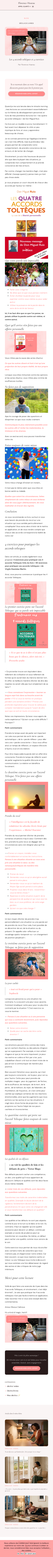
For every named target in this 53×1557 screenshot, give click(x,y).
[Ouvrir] (33, 6)
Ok (18, 1554)
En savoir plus (30, 1554)
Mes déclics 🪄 (13, 1395)
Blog (26, 18)
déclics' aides (13, 1386)
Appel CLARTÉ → (24, 6)
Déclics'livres (12, 1391)
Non (22, 1554)
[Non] (50, 1548)
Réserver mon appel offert (26, 94)
